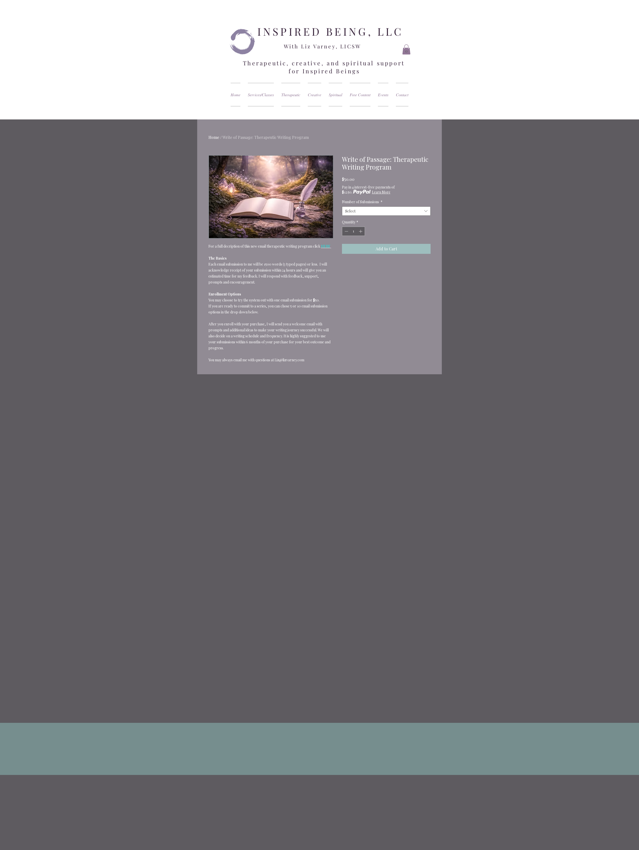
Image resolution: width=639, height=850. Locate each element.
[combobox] (386, 211)
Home (213, 137)
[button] (406, 49)
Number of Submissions (362, 202)
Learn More (381, 192)
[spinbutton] (353, 231)
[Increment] (361, 231)
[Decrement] (346, 231)
